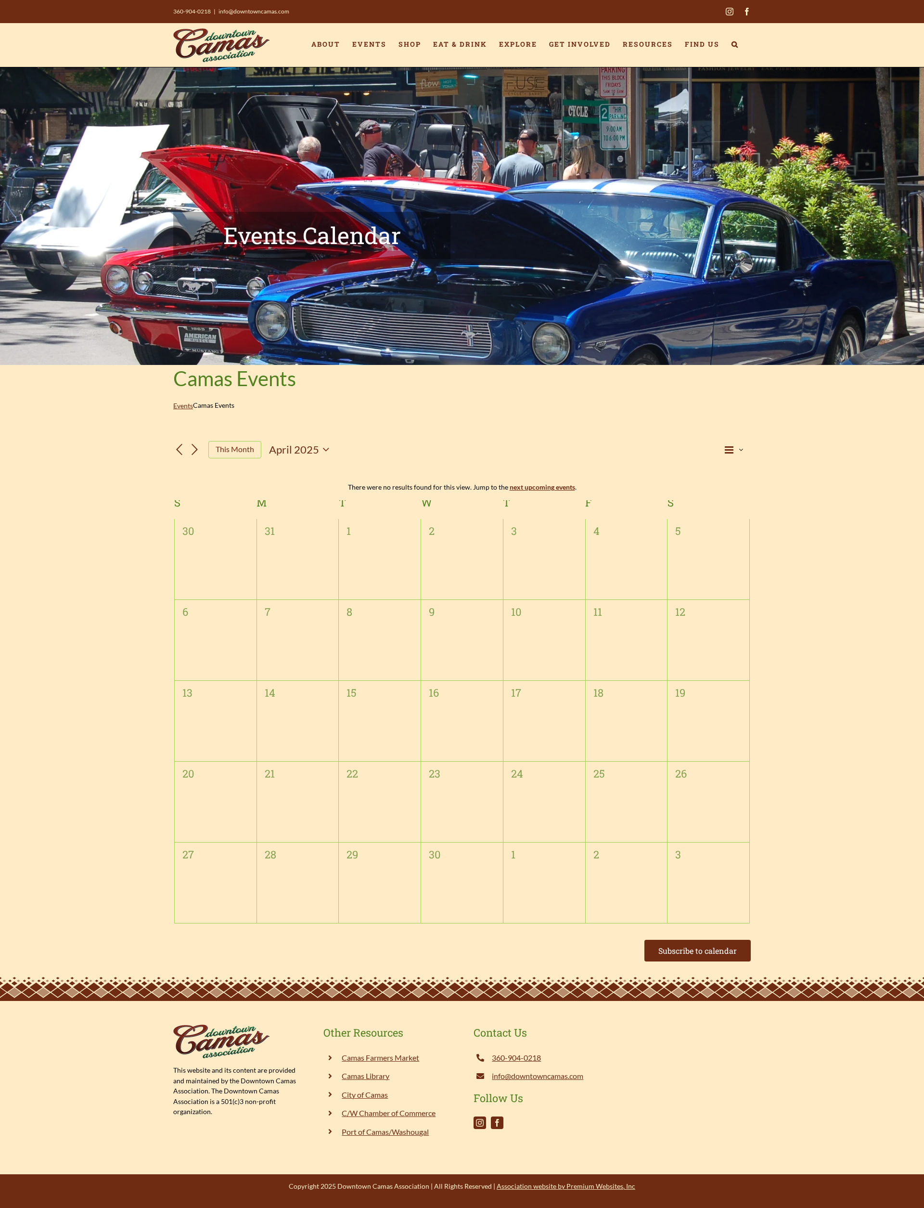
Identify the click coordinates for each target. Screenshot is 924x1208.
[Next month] (195, 450)
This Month (235, 449)
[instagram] (480, 1123)
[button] (735, 44)
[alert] (462, 487)
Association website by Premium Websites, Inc (566, 1186)
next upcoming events (542, 487)
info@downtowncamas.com (253, 11)
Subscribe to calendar (697, 950)
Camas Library (365, 1075)
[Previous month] (179, 450)
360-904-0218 (192, 11)
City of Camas (365, 1094)
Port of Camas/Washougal (385, 1131)
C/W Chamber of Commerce (389, 1112)
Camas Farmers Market (380, 1057)
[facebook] (497, 1123)
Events (183, 406)
